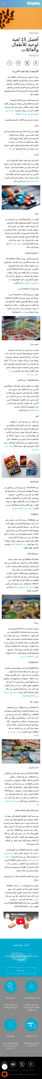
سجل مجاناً (21, 970)
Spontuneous (32, 410)
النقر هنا (12, 149)
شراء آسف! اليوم (31, 181)
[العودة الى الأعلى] (5, 1067)
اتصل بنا (35, 899)
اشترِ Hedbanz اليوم (18, 544)
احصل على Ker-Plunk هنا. (22, 508)
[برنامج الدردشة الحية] (4, 1074)
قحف (23, 312)
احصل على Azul (15, 244)
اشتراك (21, 886)
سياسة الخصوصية (28, 1070)
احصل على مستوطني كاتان (23, 587)
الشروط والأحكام (12, 1070)
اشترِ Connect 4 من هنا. (29, 656)
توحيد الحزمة (9, 853)
